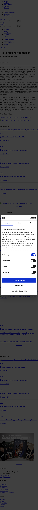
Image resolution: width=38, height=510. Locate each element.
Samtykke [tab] (7, 223)
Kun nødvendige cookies (19, 291)
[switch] (33, 260)
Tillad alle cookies (19, 280)
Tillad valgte (19, 285)
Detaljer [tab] (19, 223)
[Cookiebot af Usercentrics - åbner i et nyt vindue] (28, 218)
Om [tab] (31, 223)
